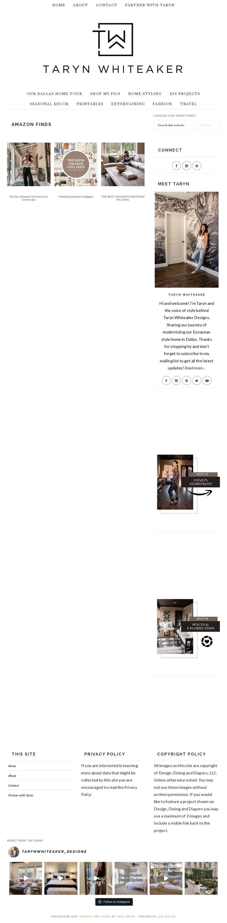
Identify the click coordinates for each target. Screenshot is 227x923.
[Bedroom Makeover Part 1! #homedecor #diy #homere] (60, 878)
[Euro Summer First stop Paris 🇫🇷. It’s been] (201, 878)
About (12, 775)
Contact (13, 785)
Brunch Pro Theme (95, 916)
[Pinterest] (196, 165)
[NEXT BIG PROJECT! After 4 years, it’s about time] (96, 878)
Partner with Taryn (20, 795)
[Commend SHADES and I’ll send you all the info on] (25, 878)
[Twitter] (196, 380)
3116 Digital (167, 916)
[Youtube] (207, 380)
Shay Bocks (126, 916)
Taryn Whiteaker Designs (113, 48)
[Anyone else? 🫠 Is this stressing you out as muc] (131, 878)
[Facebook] (176, 165)
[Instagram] (186, 165)
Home (12, 766)
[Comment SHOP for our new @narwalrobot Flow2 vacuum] (166, 878)
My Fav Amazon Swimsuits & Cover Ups (29, 198)
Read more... (195, 367)
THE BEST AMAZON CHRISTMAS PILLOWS (123, 198)
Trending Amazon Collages (75, 196)
